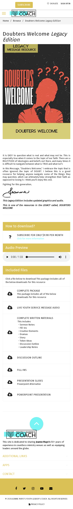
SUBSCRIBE (24, 4)
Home (6, 20)
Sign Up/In (65, 3)
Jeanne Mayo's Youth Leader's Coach (29, 499)
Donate (53, 4)
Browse (17, 20)
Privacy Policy (37, 504)
